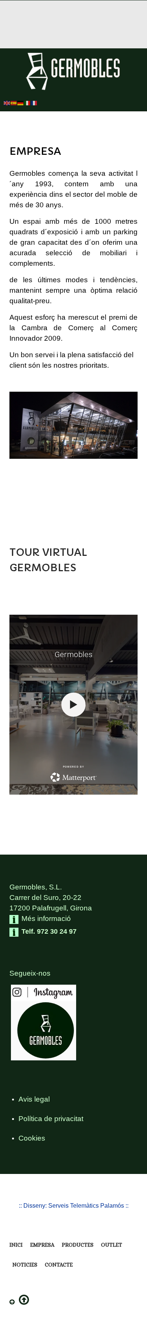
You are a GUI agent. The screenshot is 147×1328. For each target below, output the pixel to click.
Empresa (42, 1245)
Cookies (31, 1138)
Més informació (46, 918)
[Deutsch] (20, 102)
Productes (77, 1245)
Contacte (59, 1265)
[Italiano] (27, 102)
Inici (16, 1245)
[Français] (34, 102)
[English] (7, 102)
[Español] (14, 102)
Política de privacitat (50, 1119)
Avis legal (34, 1099)
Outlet (111, 1245)
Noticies (24, 1265)
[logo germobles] (73, 71)
